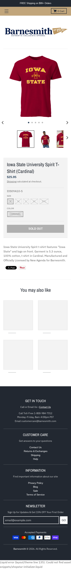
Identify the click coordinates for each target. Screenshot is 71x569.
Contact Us (45, 407)
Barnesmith (19, 548)
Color (10, 208)
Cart (61, 11)
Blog (35, 486)
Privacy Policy (35, 483)
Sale (35, 490)
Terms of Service (35, 494)
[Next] (67, 122)
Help (35, 459)
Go (64, 520)
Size (9, 196)
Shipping (11, 181)
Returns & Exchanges (35, 451)
